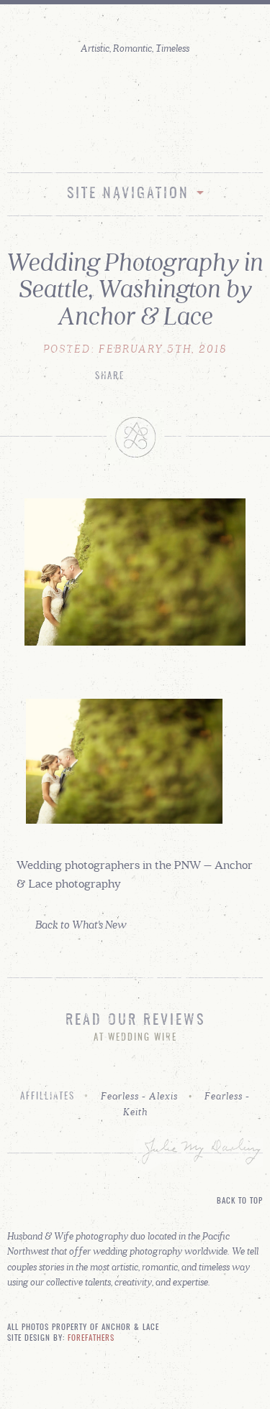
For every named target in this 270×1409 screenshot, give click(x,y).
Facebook (150, 142)
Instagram (119, 142)
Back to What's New (81, 924)
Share (110, 376)
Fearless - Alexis (139, 1096)
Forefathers (91, 1338)
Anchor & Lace (135, 96)
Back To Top (240, 1201)
